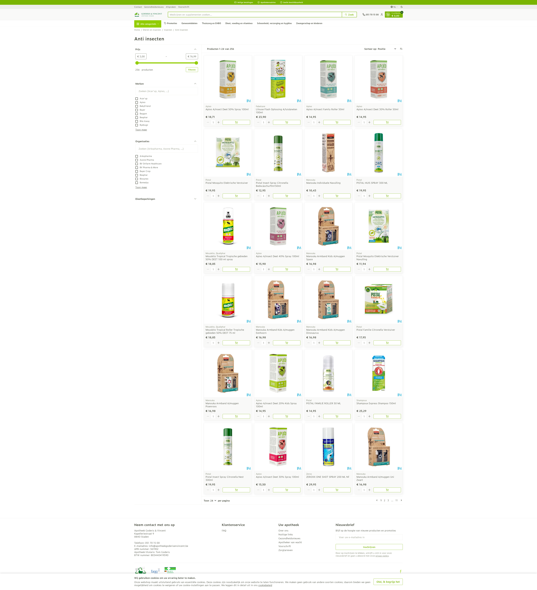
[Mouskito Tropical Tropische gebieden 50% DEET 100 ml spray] (228, 226)
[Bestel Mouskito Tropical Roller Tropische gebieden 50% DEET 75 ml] (236, 342)
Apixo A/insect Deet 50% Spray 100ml (227, 109)
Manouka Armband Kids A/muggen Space (325, 257)
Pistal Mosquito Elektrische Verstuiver (227, 182)
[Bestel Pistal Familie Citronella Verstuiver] (387, 342)
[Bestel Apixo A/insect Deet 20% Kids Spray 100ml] (286, 416)
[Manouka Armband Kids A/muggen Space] (328, 226)
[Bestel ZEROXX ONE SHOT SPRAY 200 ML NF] (337, 490)
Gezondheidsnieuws (154, 6)
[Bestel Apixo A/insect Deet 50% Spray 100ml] (236, 122)
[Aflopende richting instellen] (401, 48)
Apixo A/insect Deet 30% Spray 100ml (277, 476)
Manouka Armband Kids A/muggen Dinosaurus (325, 331)
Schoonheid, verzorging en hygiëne (274, 23)
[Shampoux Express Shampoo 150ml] (379, 373)
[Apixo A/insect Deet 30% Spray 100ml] (278, 447)
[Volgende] (401, 500)
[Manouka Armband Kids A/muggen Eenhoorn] (278, 300)
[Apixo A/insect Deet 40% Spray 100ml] (278, 226)
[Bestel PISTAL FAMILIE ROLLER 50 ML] (337, 416)
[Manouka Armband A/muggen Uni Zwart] (379, 447)
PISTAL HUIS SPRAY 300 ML (372, 182)
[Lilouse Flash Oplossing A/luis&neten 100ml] (278, 79)
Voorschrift (183, 6)
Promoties (172, 23)
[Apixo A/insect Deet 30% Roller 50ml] (379, 79)
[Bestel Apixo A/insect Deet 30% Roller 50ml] (387, 122)
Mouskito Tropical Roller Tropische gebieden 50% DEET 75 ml (225, 331)
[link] (377, 500)
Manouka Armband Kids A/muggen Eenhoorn (275, 331)
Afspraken (171, 6)
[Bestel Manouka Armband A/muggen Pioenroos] (236, 416)
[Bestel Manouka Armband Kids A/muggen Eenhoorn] (286, 342)
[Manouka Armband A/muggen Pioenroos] (228, 373)
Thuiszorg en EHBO (211, 23)
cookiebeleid (265, 585)
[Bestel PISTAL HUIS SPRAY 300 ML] (387, 195)
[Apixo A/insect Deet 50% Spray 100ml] (228, 79)
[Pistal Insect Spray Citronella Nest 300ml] (228, 447)
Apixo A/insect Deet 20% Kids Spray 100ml (276, 405)
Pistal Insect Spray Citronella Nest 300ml (225, 478)
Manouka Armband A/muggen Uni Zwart (375, 478)
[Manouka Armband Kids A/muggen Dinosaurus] (328, 300)
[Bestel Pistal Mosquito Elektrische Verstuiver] (236, 195)
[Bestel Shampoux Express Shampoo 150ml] (387, 416)
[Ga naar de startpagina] (148, 14)
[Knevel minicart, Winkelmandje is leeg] (387, 14)
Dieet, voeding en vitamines (239, 23)
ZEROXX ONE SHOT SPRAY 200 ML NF (327, 476)
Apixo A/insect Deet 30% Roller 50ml (377, 109)
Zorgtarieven (285, 550)
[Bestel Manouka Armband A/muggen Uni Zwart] (387, 490)
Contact (138, 6)
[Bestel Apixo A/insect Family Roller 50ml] (337, 122)
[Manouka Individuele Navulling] (328, 153)
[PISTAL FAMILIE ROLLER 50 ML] (328, 373)
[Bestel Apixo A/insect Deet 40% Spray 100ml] (286, 269)
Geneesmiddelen (189, 23)
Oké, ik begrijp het (388, 582)
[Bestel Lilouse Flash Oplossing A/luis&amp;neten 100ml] (286, 122)
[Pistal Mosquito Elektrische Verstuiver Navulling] (379, 226)
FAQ (224, 530)
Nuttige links (285, 534)
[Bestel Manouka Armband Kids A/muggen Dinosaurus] (337, 342)
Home (137, 29)
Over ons (283, 530)
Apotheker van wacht (290, 542)
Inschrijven (369, 547)
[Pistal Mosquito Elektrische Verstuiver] (228, 153)
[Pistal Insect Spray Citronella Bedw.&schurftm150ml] (278, 153)
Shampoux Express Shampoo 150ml (376, 403)
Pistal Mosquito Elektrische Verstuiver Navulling (377, 257)
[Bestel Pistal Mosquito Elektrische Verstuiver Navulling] (387, 269)
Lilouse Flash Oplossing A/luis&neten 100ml (276, 111)
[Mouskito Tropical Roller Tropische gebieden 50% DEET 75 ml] (228, 300)
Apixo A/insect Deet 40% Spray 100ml (277, 256)
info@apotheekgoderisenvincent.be (168, 545)
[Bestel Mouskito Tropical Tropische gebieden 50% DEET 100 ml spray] (236, 269)
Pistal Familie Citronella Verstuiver (375, 329)
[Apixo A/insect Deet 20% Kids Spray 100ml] (278, 373)
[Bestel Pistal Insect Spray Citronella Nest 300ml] (236, 490)
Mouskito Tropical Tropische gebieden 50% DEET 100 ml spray (227, 257)
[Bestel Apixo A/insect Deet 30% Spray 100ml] (286, 490)
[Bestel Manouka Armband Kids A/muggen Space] (337, 269)
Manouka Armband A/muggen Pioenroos (222, 405)
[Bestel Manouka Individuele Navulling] (337, 195)
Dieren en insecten (152, 29)
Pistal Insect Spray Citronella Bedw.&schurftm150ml (272, 184)
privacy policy (382, 555)
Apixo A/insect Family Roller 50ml (325, 109)
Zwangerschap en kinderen (309, 23)
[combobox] (255, 14)
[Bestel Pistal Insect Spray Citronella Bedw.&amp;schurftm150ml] (286, 195)
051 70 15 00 (152, 542)
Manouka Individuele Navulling (323, 182)
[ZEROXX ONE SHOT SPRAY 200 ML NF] (328, 447)
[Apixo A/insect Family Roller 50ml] (328, 79)
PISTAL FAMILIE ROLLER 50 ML (323, 403)
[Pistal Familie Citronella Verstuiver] (379, 300)
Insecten (168, 29)
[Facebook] (401, 571)
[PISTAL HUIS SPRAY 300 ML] (379, 153)
